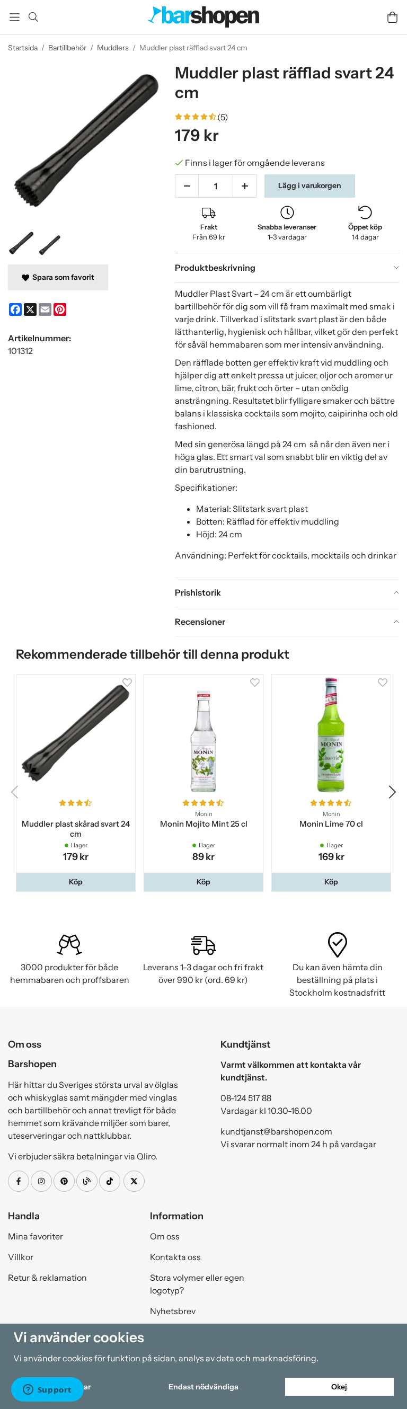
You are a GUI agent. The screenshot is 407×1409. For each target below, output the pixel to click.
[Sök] (33, 17)
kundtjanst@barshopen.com (276, 1131)
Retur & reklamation (47, 1277)
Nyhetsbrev (173, 1311)
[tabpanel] (287, 430)
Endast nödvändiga (203, 1387)
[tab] (287, 267)
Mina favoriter (35, 1236)
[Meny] (14, 17)
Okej (339, 1387)
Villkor (20, 1257)
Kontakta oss (175, 1257)
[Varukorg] (392, 17)
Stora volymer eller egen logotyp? (197, 1284)
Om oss (165, 1236)
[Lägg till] (244, 186)
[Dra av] (187, 186)
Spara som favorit (61, 277)
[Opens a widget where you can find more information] (47, 1390)
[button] (75, 882)
